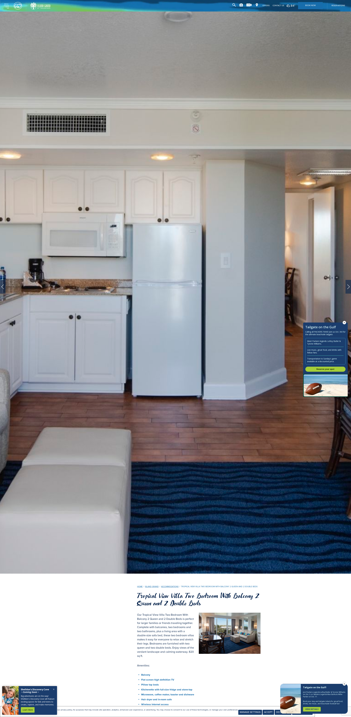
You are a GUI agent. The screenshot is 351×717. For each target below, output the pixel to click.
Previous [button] (2, 287)
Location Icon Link (257, 5)
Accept (268, 712)
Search (234, 5)
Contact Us (278, 6)
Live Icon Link (249, 5)
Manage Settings (250, 712)
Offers (266, 6)
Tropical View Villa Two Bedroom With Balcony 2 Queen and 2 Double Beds (198, 600)
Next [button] (348, 287)
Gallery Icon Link (241, 5)
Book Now (310, 5)
